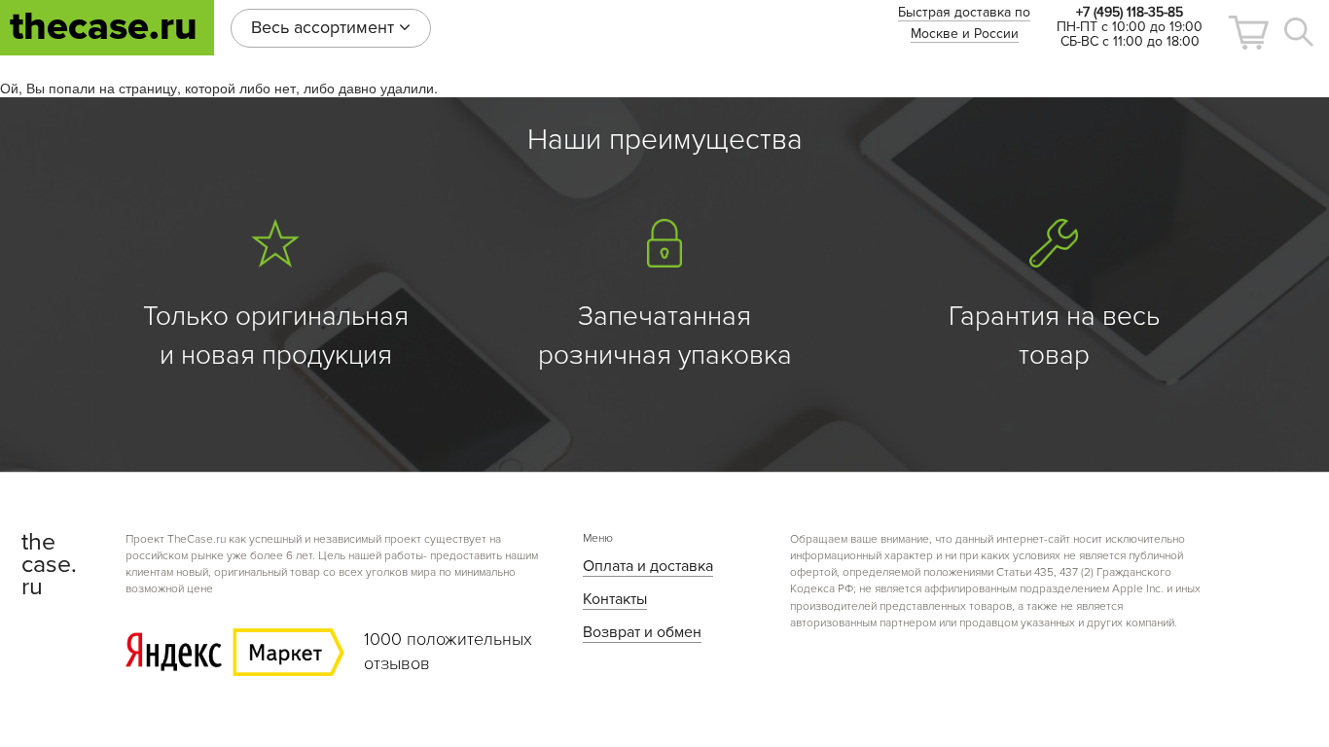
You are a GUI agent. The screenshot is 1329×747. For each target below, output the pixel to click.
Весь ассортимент (325, 27)
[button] (1248, 33)
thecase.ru (104, 27)
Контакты (615, 599)
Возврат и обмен (642, 632)
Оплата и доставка (648, 566)
